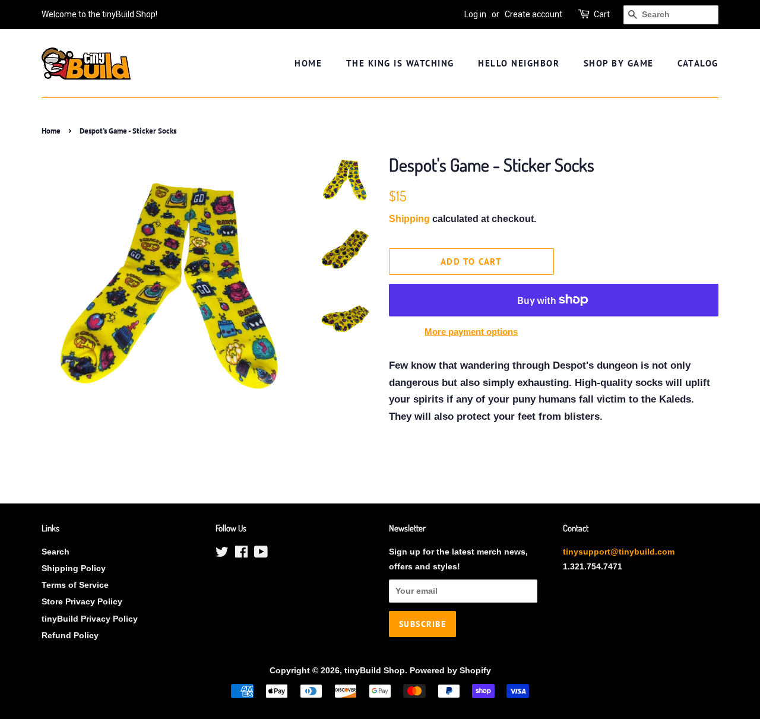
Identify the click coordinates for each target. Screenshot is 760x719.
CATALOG (697, 63)
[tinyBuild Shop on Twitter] (222, 554)
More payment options (471, 332)
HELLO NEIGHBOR (518, 63)
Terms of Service (75, 585)
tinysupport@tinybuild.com (618, 551)
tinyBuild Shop (374, 670)
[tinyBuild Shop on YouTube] (261, 554)
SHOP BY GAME (619, 63)
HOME (308, 63)
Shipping (409, 219)
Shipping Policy (74, 568)
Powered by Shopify (450, 670)
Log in (475, 14)
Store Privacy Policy (82, 601)
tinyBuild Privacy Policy (90, 618)
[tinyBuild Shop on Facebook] (241, 554)
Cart (602, 14)
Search (55, 551)
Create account (533, 14)
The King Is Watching (400, 63)
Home (51, 131)
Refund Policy (70, 635)
